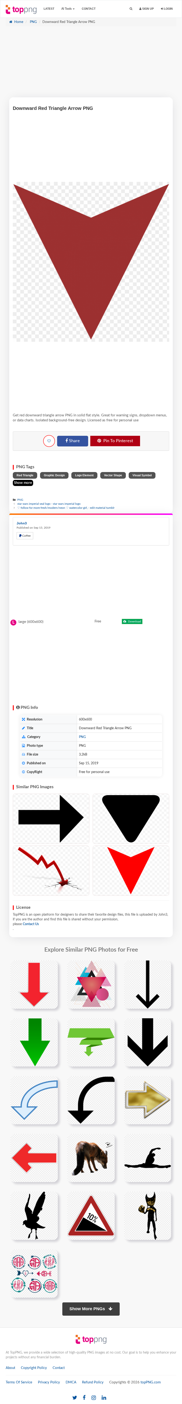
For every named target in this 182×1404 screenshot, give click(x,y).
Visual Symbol (142, 475)
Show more (23, 483)
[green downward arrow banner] (91, 1042)
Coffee (26, 535)
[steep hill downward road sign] (91, 1215)
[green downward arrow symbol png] (34, 1042)
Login (168, 8)
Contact (89, 8)
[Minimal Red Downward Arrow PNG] (131, 871)
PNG (33, 22)
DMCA (71, 1382)
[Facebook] (84, 1398)
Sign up (147, 8)
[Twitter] (74, 1398)
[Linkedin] (104, 1398)
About (10, 1368)
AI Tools (66, 8)
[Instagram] (93, 1398)
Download (134, 621)
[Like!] (49, 441)
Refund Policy (93, 1382)
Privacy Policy (49, 1382)
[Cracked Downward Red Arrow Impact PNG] (51, 871)
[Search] (131, 9)
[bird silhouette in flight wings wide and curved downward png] (34, 1215)
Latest (49, 8)
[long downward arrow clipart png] (147, 984)
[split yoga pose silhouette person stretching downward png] (147, 1157)
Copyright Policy (34, 1368)
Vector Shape (113, 475)
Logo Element (84, 475)
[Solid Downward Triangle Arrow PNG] (131, 819)
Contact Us (31, 924)
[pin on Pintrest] (51, 967)
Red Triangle (25, 475)
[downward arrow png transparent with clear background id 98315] (147, 1042)
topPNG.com (151, 1382)
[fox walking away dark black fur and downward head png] (91, 1157)
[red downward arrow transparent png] (34, 984)
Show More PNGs (87, 1308)
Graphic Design (54, 475)
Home (18, 22)
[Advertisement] (91, 64)
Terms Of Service (19, 1382)
